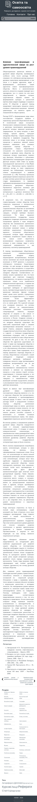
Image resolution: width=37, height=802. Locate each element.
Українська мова (8, 770)
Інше (20, 724)
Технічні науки (8, 766)
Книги (31, 783)
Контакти (21, 14)
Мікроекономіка (8, 742)
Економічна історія (24, 713)
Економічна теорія (9, 716)
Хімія (20, 773)
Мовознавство (23, 742)
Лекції (15, 787)
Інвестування (22, 721)
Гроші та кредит (8, 705)
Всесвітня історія (8, 701)
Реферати (25, 786)
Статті (5, 790)
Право (21, 753)
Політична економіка (9, 753)
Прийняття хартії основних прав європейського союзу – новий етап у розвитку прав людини (26, 681)
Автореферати (8, 783)
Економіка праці (8, 713)
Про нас (31, 14)
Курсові (6, 786)
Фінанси (6, 773)
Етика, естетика (23, 716)
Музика (6, 745)
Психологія (7, 757)
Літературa (7, 731)
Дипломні (18, 783)
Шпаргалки (14, 791)
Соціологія (6, 763)
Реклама (6, 760)
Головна (11, 14)
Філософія (22, 770)
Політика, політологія (24, 749)
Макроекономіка (23, 731)
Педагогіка (22, 745)
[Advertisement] (18, 40)
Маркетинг (7, 734)
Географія (22, 701)
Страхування (22, 763)
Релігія (21, 760)
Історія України (8, 728)
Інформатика (7, 724)
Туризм (21, 766)
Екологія (6, 710)
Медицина (22, 734)
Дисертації (26, 783)
